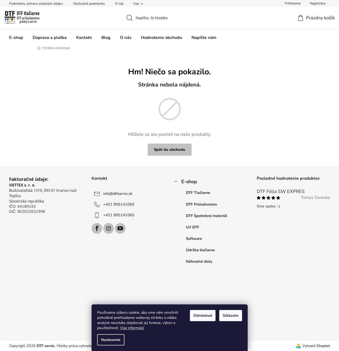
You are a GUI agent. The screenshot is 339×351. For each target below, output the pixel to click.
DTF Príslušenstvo (201, 204)
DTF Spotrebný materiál (206, 215)
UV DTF (192, 227)
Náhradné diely (199, 261)
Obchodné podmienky (89, 3)
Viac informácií (132, 327)
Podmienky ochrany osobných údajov (36, 3)
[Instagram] (108, 228)
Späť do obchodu (169, 149)
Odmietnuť (202, 315)
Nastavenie (110, 339)
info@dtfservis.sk (117, 193)
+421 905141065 (118, 204)
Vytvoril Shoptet (316, 345)
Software (194, 238)
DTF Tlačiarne (198, 192)
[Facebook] (97, 228)
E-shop (189, 181)
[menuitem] (16, 37)
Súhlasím (231, 315)
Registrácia (317, 3)
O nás (119, 3)
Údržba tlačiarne (200, 250)
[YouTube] (120, 228)
